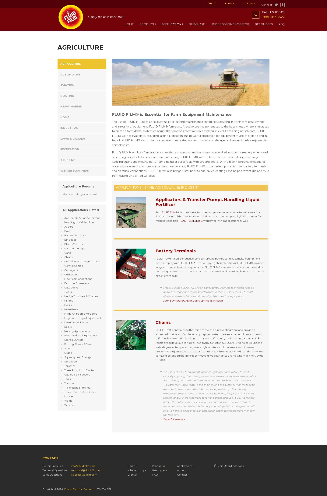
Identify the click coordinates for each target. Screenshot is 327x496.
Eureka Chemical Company (79, 489)
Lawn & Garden (72, 138)
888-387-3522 (274, 17)
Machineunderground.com (79, 194)
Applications (185, 465)
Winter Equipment (75, 170)
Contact (249, 3)
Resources (159, 470)
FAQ (155, 474)
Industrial (69, 128)
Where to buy (136, 470)
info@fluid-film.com (83, 465)
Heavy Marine (71, 106)
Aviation (67, 85)
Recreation (69, 149)
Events (230, 3)
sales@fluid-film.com (84, 474)
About (212, 3)
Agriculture (70, 63)
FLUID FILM (169, 212)
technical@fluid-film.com (86, 470)
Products (158, 465)
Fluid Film (70, 17)
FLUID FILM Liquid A (191, 220)
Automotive (70, 74)
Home (64, 117)
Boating (67, 96)
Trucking (67, 160)
